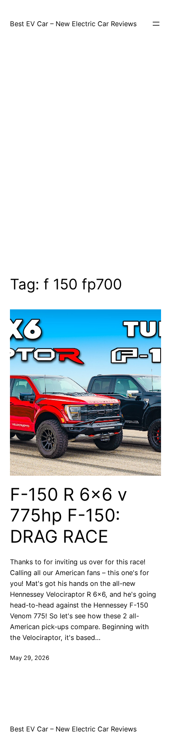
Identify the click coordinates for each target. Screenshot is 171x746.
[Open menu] (156, 24)
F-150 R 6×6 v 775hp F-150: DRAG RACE (68, 515)
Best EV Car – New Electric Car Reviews (73, 24)
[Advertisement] (85, 156)
